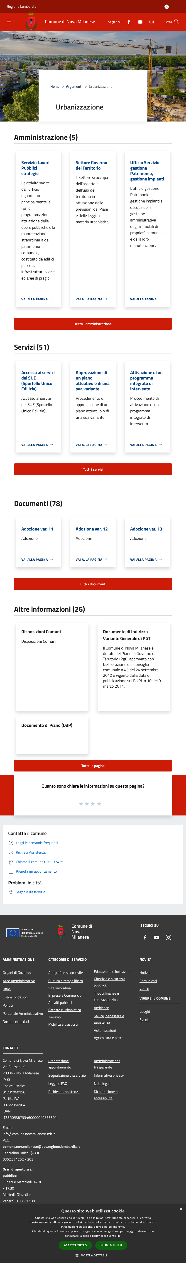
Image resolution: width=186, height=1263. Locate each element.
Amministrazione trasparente (107, 1064)
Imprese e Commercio (64, 995)
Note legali (102, 1083)
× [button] (181, 1209)
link (119, 1236)
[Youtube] (138, 22)
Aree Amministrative (19, 980)
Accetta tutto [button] (75, 1245)
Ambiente (101, 1007)
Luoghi (145, 1011)
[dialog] (93, 1233)
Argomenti (74, 86)
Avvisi (144, 989)
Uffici (7, 989)
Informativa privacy (109, 1075)
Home (54, 86)
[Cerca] (176, 21)
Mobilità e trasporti (63, 1024)
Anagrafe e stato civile (65, 972)
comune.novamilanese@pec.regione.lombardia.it (41, 1146)
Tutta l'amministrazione (93, 323)
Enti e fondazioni (16, 997)
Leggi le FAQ (57, 1083)
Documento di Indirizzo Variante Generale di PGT (127, 635)
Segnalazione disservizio (67, 1075)
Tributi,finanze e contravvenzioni (106, 996)
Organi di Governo (17, 972)
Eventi (144, 1019)
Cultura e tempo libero (65, 980)
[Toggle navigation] (9, 21)
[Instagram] (149, 22)
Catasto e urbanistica (64, 1009)
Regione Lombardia (21, 6)
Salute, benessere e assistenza (109, 1019)
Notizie (145, 972)
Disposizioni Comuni (41, 631)
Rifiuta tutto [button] (111, 1245)
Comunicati (148, 980)
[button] (93, 1255)
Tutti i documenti (93, 584)
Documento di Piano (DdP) (46, 725)
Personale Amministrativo (23, 1013)
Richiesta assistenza (64, 1091)
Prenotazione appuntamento (59, 1064)
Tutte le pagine (93, 765)
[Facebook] (127, 22)
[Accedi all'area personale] (166, 6)
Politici (8, 1005)
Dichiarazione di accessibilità (106, 1095)
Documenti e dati (16, 1021)
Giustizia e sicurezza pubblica (109, 982)
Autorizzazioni (105, 1030)
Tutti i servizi (93, 469)
